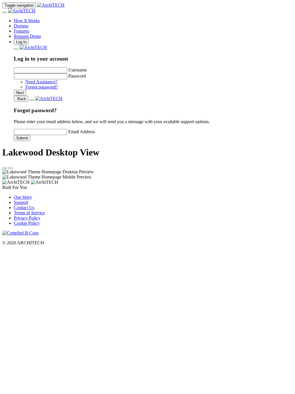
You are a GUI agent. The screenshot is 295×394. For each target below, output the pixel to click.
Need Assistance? (41, 81)
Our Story (23, 197)
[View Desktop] (4, 168)
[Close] (4, 12)
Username (77, 69)
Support (21, 202)
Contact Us (24, 207)
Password (77, 76)
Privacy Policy (27, 217)
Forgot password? (41, 87)
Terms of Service (29, 212)
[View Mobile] (10, 168)
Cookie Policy (27, 223)
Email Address (81, 131)
